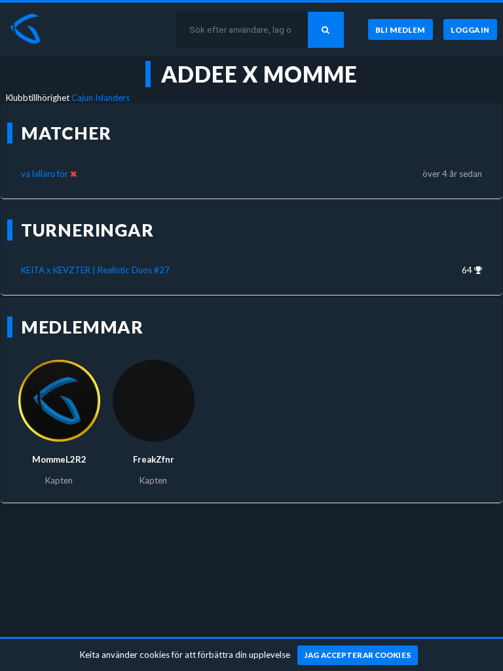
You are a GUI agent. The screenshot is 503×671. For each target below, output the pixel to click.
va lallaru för (44, 173)
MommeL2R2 (59, 459)
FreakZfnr (153, 459)
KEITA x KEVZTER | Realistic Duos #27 (95, 270)
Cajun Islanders (100, 97)
